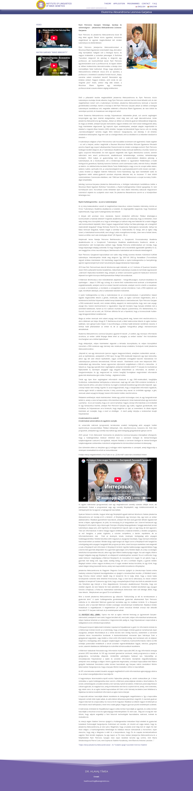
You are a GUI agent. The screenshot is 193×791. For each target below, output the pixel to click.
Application (119, 4)
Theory (107, 4)
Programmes (133, 4)
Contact (146, 4)
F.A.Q (154, 4)
